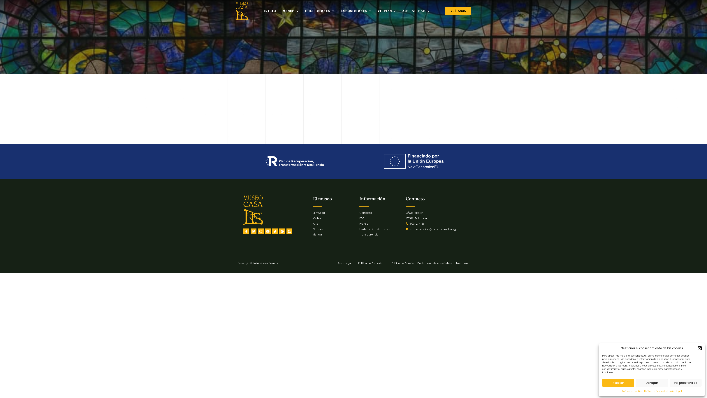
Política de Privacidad (656, 391)
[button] (699, 348)
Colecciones (317, 11)
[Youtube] (268, 231)
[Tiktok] (275, 231)
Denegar (652, 383)
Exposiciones (354, 11)
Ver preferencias (685, 383)
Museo (289, 11)
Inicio (270, 11)
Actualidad (414, 11)
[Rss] (289, 231)
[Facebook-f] (246, 231)
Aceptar (618, 383)
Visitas (385, 11)
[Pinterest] (282, 231)
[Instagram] (261, 231)
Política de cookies (632, 391)
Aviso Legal (675, 391)
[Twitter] (253, 231)
